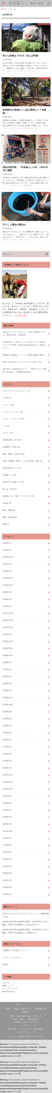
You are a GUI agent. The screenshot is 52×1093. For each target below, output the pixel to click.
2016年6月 (7, 866)
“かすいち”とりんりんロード (16, 391)
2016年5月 (7, 873)
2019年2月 (7, 761)
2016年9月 (7, 845)
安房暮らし (9, 475)
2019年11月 (8, 697)
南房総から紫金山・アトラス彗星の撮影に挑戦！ (24, 355)
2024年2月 (7, 571)
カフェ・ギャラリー (13, 419)
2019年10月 (8, 705)
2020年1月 (7, 690)
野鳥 (6, 524)
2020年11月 (8, 648)
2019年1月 (7, 768)
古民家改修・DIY (12, 440)
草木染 (7, 503)
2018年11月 (8, 782)
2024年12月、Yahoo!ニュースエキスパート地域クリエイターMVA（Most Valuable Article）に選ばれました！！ (24, 345)
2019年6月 (7, 733)
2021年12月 (8, 613)
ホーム (19, 1004)
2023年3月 (7, 599)
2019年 (10, 9)
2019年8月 (7, 719)
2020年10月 (8, 655)
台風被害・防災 (11, 447)
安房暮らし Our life (25, 3)
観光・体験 (9, 510)
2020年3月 (7, 683)
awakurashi (30, 924)
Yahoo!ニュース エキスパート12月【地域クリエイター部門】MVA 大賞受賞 (24, 333)
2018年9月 (7, 796)
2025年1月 (7, 550)
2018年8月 (7, 803)
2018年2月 (7, 824)
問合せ (5, 964)
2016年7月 (7, 859)
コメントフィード (9, 988)
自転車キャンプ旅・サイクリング (18, 496)
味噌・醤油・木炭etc (13, 454)
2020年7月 (7, 662)
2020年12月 (8, 641)
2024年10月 (8, 557)
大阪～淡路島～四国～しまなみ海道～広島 (22, 461)
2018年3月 (7, 817)
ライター (8, 433)
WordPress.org (8, 991)
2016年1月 (7, 894)
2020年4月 (7, 676)
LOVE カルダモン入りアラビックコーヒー (20, 913)
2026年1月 (7, 543)
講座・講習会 (10, 517)
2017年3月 (7, 838)
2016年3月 (7, 887)
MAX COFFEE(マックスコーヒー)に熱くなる (22, 362)
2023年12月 (8, 578)
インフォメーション (13, 412)
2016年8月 (7, 852)
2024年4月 (7, 564)
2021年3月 (7, 634)
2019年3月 (7, 754)
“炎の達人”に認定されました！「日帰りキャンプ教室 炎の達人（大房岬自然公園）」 (24, 370)
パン (6, 426)
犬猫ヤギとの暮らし (13, 482)
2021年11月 (8, 620)
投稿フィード (8, 985)
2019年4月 (7, 747)
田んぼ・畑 (9, 489)
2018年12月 (8, 775)
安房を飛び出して (12, 468)
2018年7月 (7, 810)
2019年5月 (7, 740)
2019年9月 (7, 711)
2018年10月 (8, 789)
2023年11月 (8, 585)
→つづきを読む (20, 315)
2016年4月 (7, 880)
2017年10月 (8, 831)
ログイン (6, 983)
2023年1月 (7, 606)
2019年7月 (7, 726)
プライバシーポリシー (12, 957)
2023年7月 (7, 592)
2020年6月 (7, 669)
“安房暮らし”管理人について (15, 950)
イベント (8, 405)
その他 (7, 398)
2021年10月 (8, 627)
